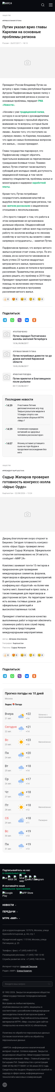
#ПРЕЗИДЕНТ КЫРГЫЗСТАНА (13, 471)
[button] (4, 320)
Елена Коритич (24, 971)
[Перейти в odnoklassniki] (34, 320)
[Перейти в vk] (26, 320)
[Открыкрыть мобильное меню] (51, 5)
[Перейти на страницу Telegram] (39, 878)
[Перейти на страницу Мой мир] (21, 878)
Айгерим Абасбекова (18, 639)
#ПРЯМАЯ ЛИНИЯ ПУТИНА (12, 20)
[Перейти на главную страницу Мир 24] (7, 5)
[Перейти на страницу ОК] (16, 878)
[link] (20, 331)
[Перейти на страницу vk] (4, 878)
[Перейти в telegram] (4, 320)
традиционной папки (32, 111)
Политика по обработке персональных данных (26, 1033)
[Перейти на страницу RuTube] (33, 878)
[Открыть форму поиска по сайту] (43, 5)
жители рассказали (18, 205)
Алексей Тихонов (28, 966)
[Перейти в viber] (19, 320)
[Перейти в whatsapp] (12, 320)
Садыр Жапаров (18, 648)
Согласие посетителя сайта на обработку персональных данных (23, 1038)
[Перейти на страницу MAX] (10, 878)
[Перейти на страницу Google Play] (9, 893)
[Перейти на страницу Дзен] (27, 878)
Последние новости (19, 399)
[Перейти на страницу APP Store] (26, 893)
